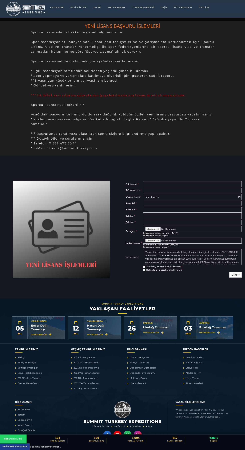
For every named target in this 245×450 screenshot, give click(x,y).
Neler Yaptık (117, 7)
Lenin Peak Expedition (30, 373)
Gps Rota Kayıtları (139, 357)
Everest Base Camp (28, 383)
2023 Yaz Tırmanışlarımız (87, 373)
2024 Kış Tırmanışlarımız (86, 367)
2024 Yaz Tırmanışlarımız (87, 362)
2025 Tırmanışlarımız (84, 357)
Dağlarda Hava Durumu (142, 373)
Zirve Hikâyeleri (194, 383)
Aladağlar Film (193, 373)
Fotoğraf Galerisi (26, 430)
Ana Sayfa (57, 7)
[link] (122, 438)
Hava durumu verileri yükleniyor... (42, 446)
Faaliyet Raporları (139, 362)
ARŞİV (164, 7)
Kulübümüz (24, 409)
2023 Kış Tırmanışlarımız (86, 378)
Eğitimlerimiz (25, 420)
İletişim (204, 7)
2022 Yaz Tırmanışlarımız (86, 383)
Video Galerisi (25, 425)
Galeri (97, 7)
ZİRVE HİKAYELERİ (143, 7)
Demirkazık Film (194, 357)
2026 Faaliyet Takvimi (29, 378)
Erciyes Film (192, 367)
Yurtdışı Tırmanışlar (28, 367)
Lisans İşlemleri (138, 383)
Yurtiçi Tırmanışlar (27, 362)
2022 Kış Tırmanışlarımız (86, 388)
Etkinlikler (78, 7)
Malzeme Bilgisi (138, 378)
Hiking (21, 357)
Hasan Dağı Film (194, 362)
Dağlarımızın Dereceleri (143, 367)
